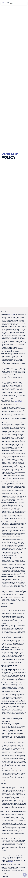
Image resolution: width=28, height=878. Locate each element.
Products (16, 3)
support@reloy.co (18, 401)
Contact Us (22, 3)
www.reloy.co (11, 314)
